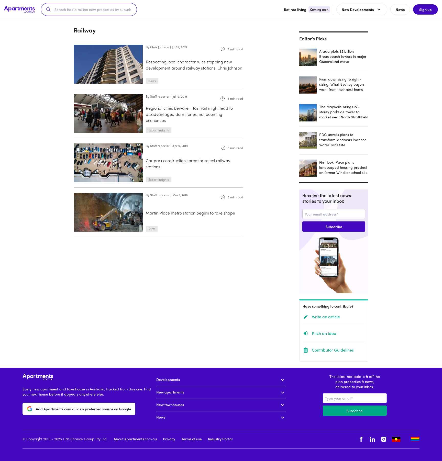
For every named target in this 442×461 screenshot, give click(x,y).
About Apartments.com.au (135, 438)
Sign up (425, 9)
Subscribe (334, 226)
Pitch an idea (324, 333)
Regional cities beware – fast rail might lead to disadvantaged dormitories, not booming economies (189, 114)
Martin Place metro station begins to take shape (190, 213)
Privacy (169, 438)
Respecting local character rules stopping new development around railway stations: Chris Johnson (194, 65)
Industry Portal (220, 438)
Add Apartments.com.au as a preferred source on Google (83, 408)
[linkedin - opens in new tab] (372, 439)
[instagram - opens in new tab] (384, 439)
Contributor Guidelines (333, 350)
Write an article (326, 317)
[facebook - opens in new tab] (361, 439)
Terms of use (191, 438)
